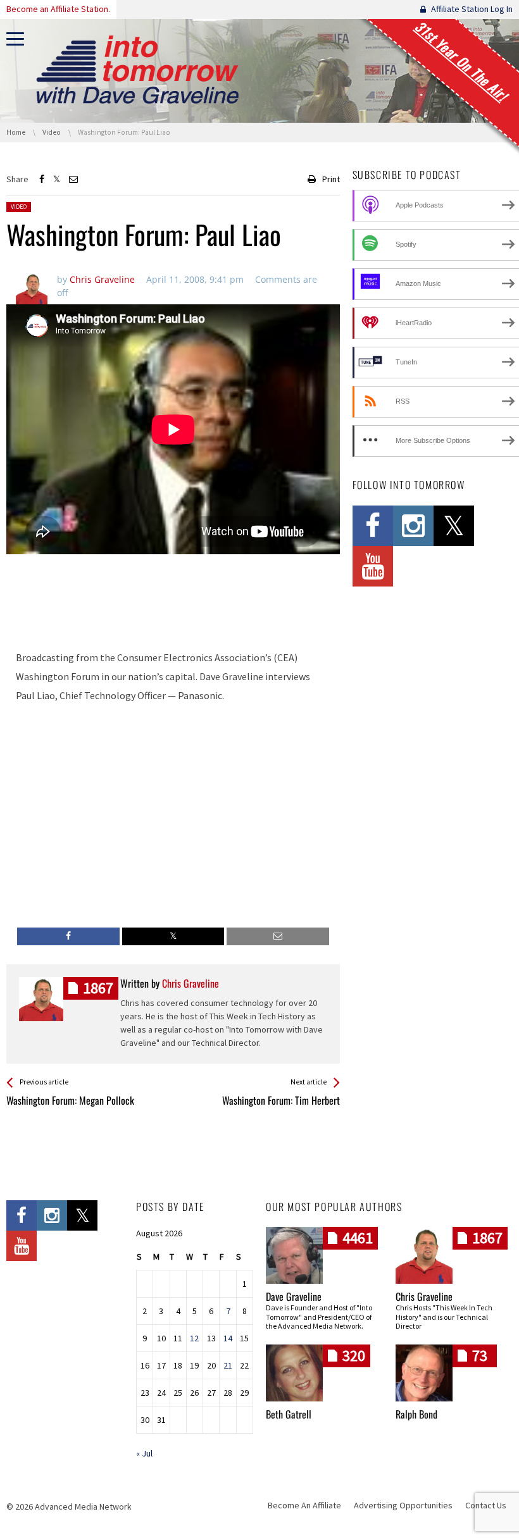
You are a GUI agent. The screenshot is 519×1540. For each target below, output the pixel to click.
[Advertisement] (173, 605)
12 (194, 1338)
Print (331, 179)
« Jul (144, 1453)
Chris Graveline (424, 1296)
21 (227, 1365)
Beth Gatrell (288, 1414)
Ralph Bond (416, 1414)
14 (227, 1338)
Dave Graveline (294, 1296)
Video (19, 206)
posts (98, 988)
